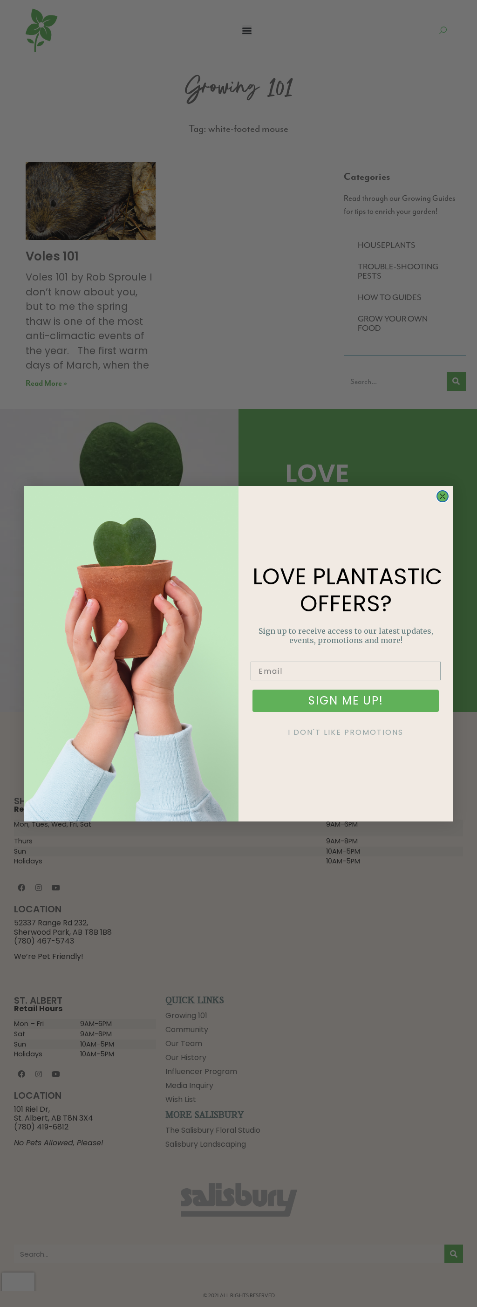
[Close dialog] (442, 496)
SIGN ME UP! (345, 700)
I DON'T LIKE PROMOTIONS (345, 732)
